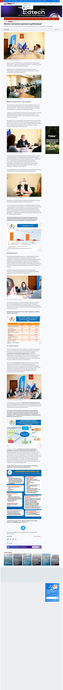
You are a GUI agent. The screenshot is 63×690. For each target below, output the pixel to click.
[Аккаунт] (61, 1)
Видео (9, 1)
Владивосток (5, 21)
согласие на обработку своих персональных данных (51, 600)
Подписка (56, 3)
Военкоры (32, 18)
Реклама (50, 3)
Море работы (14, 18)
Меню (1, 1)
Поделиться (56, 29)
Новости (10, 18)
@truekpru (12, 533)
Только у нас (28, 18)
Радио (46, 3)
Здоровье (44, 1)
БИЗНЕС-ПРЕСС (10, 543)
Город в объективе (44, 18)
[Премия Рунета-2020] (18, 4)
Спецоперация (15, 1)
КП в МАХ (53, 18)
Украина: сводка (37, 18)
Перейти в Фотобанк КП (18, 98)
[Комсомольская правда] (9, 4)
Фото (6, 1)
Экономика (31, 1)
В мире (36, 1)
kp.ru (40, 536)
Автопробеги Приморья (21, 18)
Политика (21, 1)
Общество (26, 1)
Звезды (39, 1)
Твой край (49, 18)
